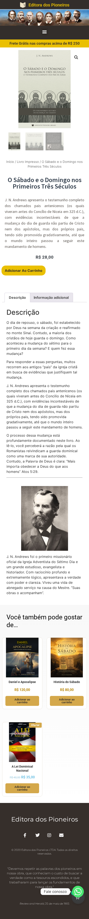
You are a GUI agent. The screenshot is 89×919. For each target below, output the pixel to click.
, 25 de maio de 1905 (44, 903)
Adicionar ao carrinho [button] (22, 701)
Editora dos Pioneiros (49, 5)
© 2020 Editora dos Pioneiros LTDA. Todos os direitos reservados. (44, 851)
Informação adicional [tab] (51, 297)
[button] (44, 31)
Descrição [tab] (17, 297)
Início (10, 162)
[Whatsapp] (78, 891)
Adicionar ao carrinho (23, 270)
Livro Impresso (28, 162)
